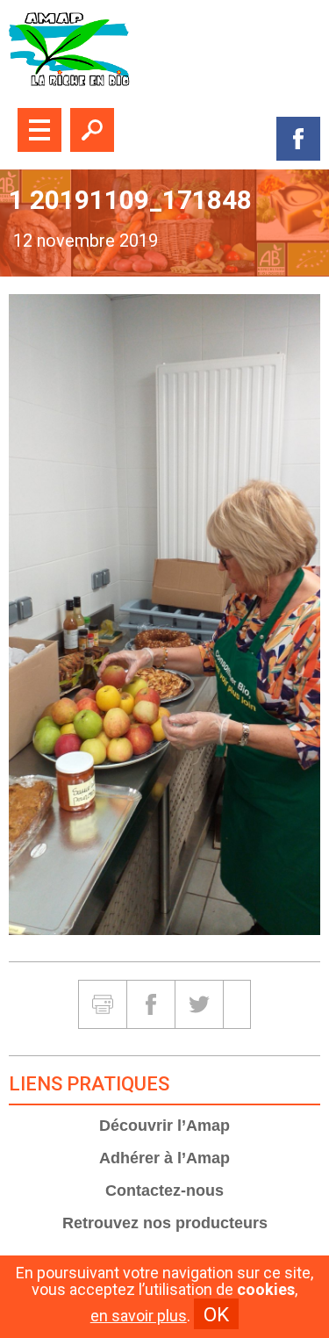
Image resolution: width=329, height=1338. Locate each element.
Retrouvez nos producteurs (165, 1223)
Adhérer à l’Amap (164, 1158)
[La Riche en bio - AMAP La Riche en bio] (164, 49)
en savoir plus (138, 1316)
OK (216, 1314)
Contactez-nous (164, 1190)
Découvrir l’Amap (164, 1125)
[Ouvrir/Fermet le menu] (39, 130)
